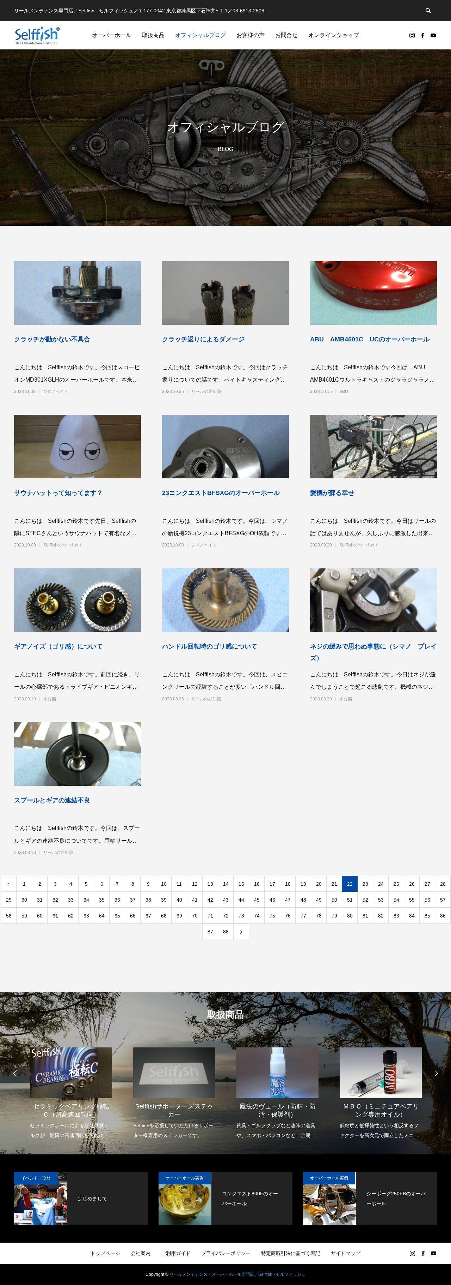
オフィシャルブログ (200, 35)
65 (117, 916)
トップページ (105, 1253)
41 (195, 900)
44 (241, 900)
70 (195, 916)
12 (195, 884)
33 (71, 900)
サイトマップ (345, 1253)
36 (117, 900)
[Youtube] (433, 35)
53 (381, 900)
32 (55, 900)
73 (241, 916)
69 (179, 916)
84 (412, 916)
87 (210, 931)
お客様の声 (250, 35)
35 (102, 900)
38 (148, 900)
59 (24, 916)
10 (164, 884)
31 (40, 900)
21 (334, 884)
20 (319, 884)
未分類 (49, 699)
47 (288, 900)
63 (86, 916)
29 (9, 900)
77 (303, 916)
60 (40, 916)
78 (319, 916)
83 (396, 916)
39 (164, 900)
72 (226, 916)
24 (381, 884)
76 (288, 916)
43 (226, 900)
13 (210, 884)
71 (210, 916)
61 (55, 916)
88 (226, 931)
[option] (71, 1088)
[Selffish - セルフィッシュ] (37, 35)
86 (443, 916)
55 (412, 900)
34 (86, 900)
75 (272, 916)
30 (24, 900)
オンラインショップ (333, 35)
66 (133, 916)
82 (381, 916)
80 (350, 916)
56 (427, 900)
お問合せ (286, 35)
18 (288, 884)
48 (303, 900)
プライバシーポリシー (226, 1253)
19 (303, 884)
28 (443, 884)
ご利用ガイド (176, 1253)
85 (427, 916)
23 (365, 884)
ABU (343, 391)
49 (319, 900)
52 (365, 900)
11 (179, 884)
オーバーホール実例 (185, 1178)
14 (226, 884)
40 (179, 900)
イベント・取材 (36, 1178)
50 (334, 900)
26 (412, 884)
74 (257, 916)
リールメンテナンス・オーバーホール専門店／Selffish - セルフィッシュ (237, 1274)
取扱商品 (153, 35)
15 (241, 884)
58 (9, 916)
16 (257, 884)
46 (272, 900)
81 (365, 916)
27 (427, 884)
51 (350, 900)
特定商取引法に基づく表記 (290, 1253)
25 (396, 884)
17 (272, 884)
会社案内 (140, 1253)
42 (210, 900)
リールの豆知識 (206, 391)
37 (133, 900)
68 (164, 916)
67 (148, 916)
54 (396, 900)
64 (102, 916)
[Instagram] (412, 35)
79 (334, 916)
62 (71, 916)
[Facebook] (422, 35)
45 (257, 900)
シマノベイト (55, 391)
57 (443, 900)
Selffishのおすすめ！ (63, 545)
